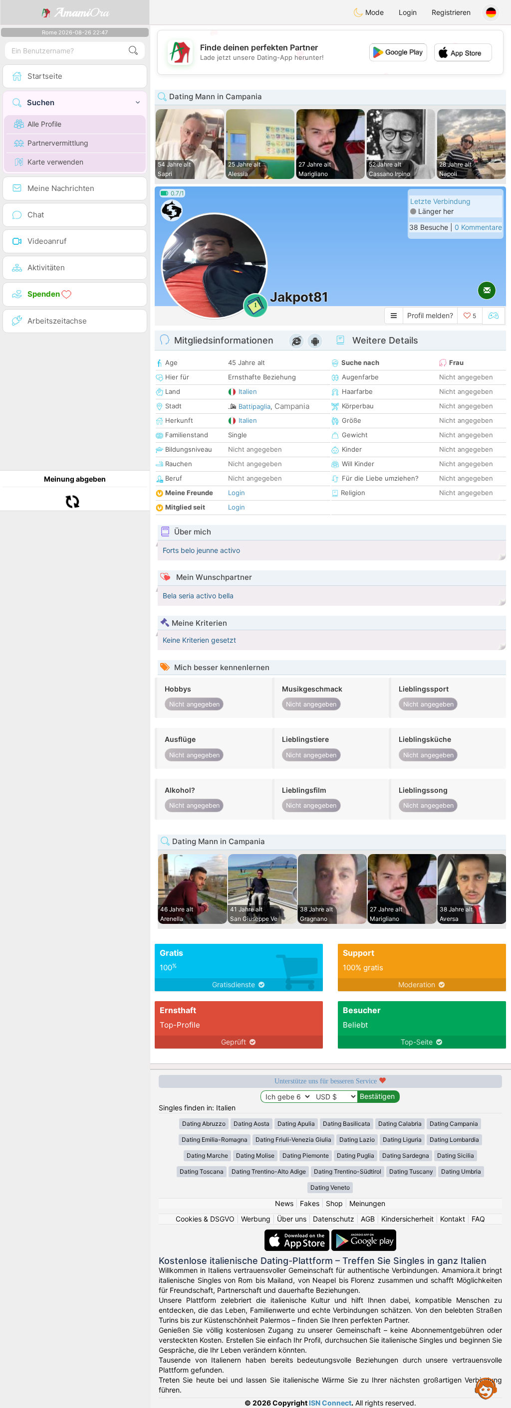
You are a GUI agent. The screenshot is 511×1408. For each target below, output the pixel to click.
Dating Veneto (330, 1187)
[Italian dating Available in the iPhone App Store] (297, 1234)
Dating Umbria (461, 1171)
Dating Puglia (355, 1155)
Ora (81, 12)
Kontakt (452, 1219)
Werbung (255, 1219)
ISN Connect (330, 1403)
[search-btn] (133, 50)
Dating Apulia (296, 1123)
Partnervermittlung (57, 143)
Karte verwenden (55, 162)
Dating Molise (255, 1155)
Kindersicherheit (407, 1219)
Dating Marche (207, 1155)
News (284, 1203)
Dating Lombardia (454, 1139)
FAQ (478, 1219)
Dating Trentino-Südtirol (347, 1171)
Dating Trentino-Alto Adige (269, 1171)
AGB (368, 1219)
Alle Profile (44, 124)
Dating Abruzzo (204, 1123)
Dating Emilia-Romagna (215, 1139)
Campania (291, 406)
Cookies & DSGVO (205, 1219)
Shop (334, 1203)
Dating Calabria (400, 1123)
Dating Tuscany (411, 1171)
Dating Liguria (402, 1139)
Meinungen (367, 1203)
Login (408, 12)
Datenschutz (333, 1219)
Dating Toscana (202, 1171)
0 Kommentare (478, 227)
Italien (248, 391)
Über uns (291, 1219)
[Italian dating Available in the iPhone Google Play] (363, 1234)
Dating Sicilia (455, 1155)
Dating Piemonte (305, 1155)
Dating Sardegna (405, 1155)
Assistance (486, 1388)
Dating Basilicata (346, 1123)
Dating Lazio (357, 1139)
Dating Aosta (251, 1123)
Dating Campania (454, 1123)
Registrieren (451, 12)
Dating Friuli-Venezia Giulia (293, 1139)
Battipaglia (254, 406)
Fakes (309, 1203)
